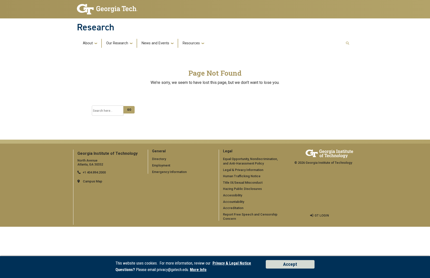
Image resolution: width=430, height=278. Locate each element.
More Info (198, 269)
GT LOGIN (322, 215)
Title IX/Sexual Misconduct (243, 182)
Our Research (117, 43)
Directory (159, 159)
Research (95, 27)
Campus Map (92, 181)
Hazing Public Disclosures (242, 189)
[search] (347, 43)
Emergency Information (169, 172)
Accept (290, 264)
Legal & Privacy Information (243, 170)
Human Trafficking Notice (242, 176)
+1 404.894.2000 (94, 172)
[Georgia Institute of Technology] (107, 7)
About (88, 43)
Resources (191, 43)
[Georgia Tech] (329, 154)
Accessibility (232, 195)
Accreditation (233, 208)
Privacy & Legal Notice (232, 263)
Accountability (233, 202)
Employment (161, 165)
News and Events (155, 43)
